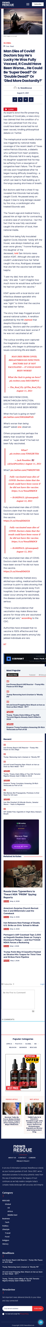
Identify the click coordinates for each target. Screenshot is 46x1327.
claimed (28, 320)
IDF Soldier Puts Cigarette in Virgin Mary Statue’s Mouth (23, 813)
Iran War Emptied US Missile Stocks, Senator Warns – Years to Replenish (21, 803)
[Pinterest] (25, 99)
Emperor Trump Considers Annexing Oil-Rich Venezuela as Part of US (25, 728)
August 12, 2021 (24, 500)
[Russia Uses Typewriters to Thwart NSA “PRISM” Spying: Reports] (23, 873)
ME (7, 681)
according (27, 618)
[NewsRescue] (8, 4)
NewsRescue (26, 88)
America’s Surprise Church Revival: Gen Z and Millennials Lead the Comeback (21, 911)
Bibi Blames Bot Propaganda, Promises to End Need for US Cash (21, 794)
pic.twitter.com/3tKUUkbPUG (24, 380)
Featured (32, 675)
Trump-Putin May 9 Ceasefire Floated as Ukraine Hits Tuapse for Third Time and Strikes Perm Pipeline (22, 954)
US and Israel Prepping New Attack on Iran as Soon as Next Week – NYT (25, 706)
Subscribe (38, 1309)
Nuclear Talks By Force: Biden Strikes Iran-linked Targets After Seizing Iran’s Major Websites (11, 1120)
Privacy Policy (24, 1314)
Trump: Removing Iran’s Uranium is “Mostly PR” (24, 695)
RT (5, 644)
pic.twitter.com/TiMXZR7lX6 (24, 453)
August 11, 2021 (24, 390)
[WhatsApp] (31, 99)
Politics (9, 712)
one (19, 427)
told (16, 253)
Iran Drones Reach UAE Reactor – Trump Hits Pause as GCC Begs (25, 685)
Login (42, 984)
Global (7, 43)
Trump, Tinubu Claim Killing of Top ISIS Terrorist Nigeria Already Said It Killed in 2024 (23, 717)
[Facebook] (15, 99)
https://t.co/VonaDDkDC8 (24, 490)
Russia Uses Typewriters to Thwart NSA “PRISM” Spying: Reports (20, 894)
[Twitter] (20, 99)
